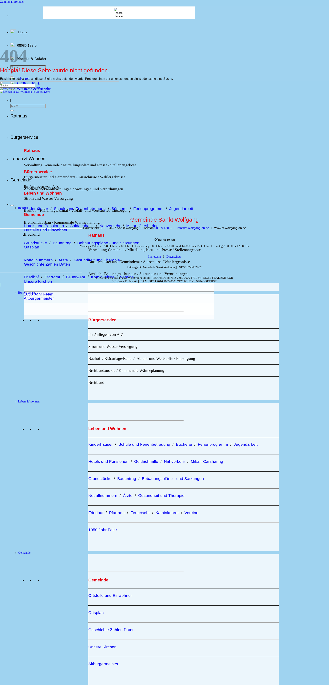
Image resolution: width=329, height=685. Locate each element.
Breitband (32, 234)
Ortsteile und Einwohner (45, 230)
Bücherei (119, 208)
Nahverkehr (110, 226)
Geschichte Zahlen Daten (47, 264)
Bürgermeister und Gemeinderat (114, 261)
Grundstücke (35, 243)
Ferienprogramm (149, 208)
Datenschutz (173, 256)
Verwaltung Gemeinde (106, 249)
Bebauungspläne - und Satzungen (108, 243)
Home (22, 32)
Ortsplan (31, 247)
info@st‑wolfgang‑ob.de (193, 228)
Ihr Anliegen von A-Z (105, 334)
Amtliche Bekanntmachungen (112, 273)
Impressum (154, 256)
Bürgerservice (26, 292)
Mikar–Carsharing (142, 226)
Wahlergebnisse (177, 261)
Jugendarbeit (181, 208)
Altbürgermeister (39, 298)
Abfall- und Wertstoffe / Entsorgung (166, 358)
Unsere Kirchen (38, 281)
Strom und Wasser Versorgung (112, 346)
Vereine (127, 277)
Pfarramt (52, 277)
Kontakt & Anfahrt (31, 59)
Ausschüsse (152, 261)
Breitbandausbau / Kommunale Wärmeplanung (62, 222)
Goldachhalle (82, 226)
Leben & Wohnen (29, 401)
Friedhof (31, 277)
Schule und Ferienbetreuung (144, 444)
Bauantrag (62, 243)
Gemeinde (24, 552)
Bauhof (94, 358)
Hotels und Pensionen (44, 226)
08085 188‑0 (163, 228)
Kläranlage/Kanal (118, 358)
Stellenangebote (123, 165)
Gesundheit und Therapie (161, 495)
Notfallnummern (38, 260)
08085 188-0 (27, 45)
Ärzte (63, 260)
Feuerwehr (75, 277)
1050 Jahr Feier (38, 294)
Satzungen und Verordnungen (163, 273)
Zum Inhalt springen (12, 1)
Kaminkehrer (102, 277)
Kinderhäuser (100, 444)
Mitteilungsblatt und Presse (149, 249)
